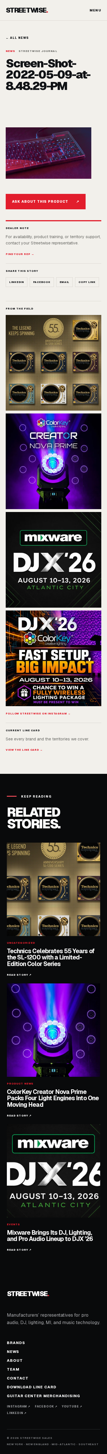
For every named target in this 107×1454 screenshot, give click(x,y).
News (13, 1351)
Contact (18, 1378)
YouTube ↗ (72, 1406)
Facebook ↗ (46, 1406)
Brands (16, 1342)
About (15, 1360)
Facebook (42, 282)
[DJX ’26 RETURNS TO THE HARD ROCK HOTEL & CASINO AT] (53, 560)
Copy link (86, 282)
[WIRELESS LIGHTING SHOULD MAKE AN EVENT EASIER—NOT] (53, 658)
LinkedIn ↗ (17, 1413)
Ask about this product (45, 201)
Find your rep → (20, 254)
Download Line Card (31, 1387)
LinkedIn (16, 282)
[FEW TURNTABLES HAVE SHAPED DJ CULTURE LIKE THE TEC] (53, 363)
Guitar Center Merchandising (43, 1395)
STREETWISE (27, 10)
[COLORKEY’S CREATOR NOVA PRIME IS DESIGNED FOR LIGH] (53, 461)
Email (65, 282)
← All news (17, 38)
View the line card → (24, 750)
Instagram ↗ (18, 1406)
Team (13, 1369)
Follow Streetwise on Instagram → (38, 713)
